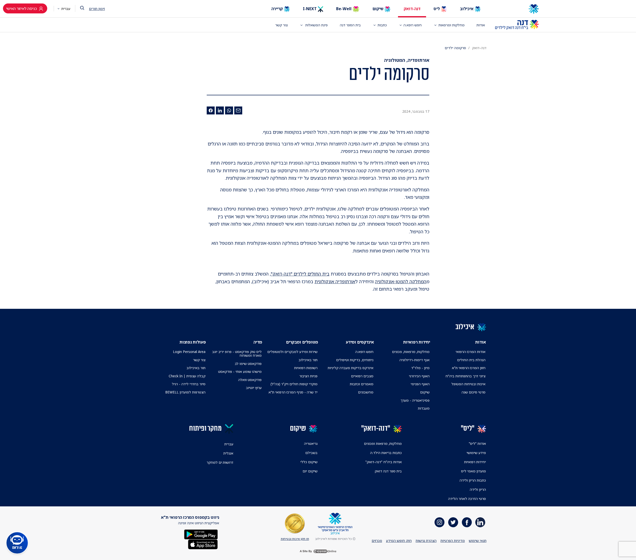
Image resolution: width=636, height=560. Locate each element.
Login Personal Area (189, 351)
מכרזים (377, 540)
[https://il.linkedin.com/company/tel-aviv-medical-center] (480, 522)
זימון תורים (97, 8)
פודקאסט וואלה (250, 379)
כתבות (382, 25)
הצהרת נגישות (426, 540)
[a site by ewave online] (318, 551)
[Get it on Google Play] (201, 534)
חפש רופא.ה (364, 351)
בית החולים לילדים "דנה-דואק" (300, 274)
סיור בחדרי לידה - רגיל (188, 384)
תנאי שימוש (477, 540)
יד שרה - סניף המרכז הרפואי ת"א (293, 392)
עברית (65, 8)
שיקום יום (310, 471)
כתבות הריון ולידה (473, 480)
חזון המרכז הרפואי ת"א (468, 367)
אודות (481, 25)
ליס (437, 8)
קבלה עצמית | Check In (187, 376)
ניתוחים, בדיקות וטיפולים (354, 359)
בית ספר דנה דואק (388, 471)
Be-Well (344, 8)
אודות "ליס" (477, 443)
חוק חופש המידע (399, 540)
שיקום (378, 8)
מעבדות (424, 408)
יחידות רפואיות (475, 461)
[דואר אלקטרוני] (238, 110)
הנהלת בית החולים (471, 359)
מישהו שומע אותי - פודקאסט (240, 371)
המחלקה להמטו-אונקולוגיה (400, 281)
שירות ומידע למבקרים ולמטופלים (292, 351)
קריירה (277, 8)
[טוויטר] (453, 522)
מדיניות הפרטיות (452, 540)
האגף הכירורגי (419, 376)
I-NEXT (310, 8)
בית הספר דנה (350, 25)
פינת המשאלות (316, 25)
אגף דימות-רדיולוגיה (414, 359)
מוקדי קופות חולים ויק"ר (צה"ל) (294, 384)
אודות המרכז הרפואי (470, 351)
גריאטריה (311, 443)
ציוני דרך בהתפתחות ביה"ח (465, 376)
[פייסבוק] (211, 110)
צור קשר (281, 25)
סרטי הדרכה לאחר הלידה (467, 498)
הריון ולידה (478, 489)
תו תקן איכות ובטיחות (295, 539)
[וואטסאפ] (229, 110)
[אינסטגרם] (439, 522)
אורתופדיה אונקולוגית (335, 281)
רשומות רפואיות (306, 367)
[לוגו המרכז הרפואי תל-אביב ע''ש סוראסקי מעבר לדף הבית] (517, 9)
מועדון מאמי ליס (473, 471)
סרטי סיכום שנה (473, 392)
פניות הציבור (308, 376)
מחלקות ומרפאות (451, 25)
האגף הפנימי (420, 384)
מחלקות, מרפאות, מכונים (411, 351)
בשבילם (311, 452)
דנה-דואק (412, 8)
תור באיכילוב (308, 359)
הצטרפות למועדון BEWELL (185, 392)
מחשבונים (365, 392)
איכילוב (467, 8)
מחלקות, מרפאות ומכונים (383, 443)
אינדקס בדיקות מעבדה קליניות (350, 367)
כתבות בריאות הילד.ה (386, 452)
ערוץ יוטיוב (254, 387)
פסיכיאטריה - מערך (415, 400)
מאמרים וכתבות (361, 384)
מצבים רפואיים (362, 376)
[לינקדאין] (220, 110)
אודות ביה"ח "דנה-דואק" (383, 461)
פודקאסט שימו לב (248, 363)
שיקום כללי (309, 461)
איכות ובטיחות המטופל (468, 384)
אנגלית (228, 453)
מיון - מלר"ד (420, 367)
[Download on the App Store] (203, 544)
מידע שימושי (476, 452)
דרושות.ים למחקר (220, 462)
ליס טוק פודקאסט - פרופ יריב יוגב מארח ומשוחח (236, 353)
